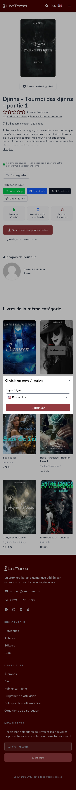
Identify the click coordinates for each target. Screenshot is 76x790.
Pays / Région (14, 390)
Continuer (38, 408)
